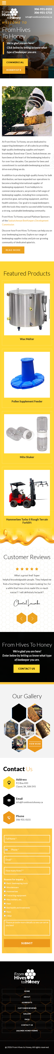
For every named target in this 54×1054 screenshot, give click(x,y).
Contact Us (26, 668)
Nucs (8, 911)
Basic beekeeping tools (17, 883)
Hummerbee (12, 891)
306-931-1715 (43, 12)
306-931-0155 (43, 9)
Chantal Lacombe (27, 602)
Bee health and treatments (18, 907)
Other (9, 915)
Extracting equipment (16, 895)
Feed (8, 903)
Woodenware (12, 887)
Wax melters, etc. (14, 899)
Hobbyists (13, 70)
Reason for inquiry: (14, 879)
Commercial (15, 62)
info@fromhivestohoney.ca (38, 17)
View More (35, 744)
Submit (27, 943)
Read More (13, 250)
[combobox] (7, 849)
